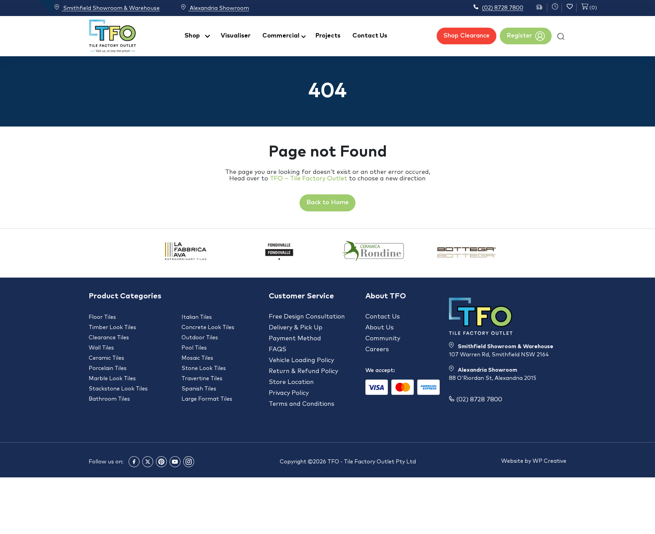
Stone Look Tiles (203, 368)
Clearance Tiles (109, 337)
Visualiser (235, 36)
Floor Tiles (102, 317)
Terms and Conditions (301, 404)
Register (519, 36)
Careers (377, 349)
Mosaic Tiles (197, 358)
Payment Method (295, 339)
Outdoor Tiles (199, 337)
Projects (328, 36)
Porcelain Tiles (108, 368)
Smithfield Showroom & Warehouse (111, 8)
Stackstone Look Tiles (118, 388)
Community (382, 339)
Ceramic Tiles (106, 358)
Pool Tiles (194, 348)
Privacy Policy (289, 393)
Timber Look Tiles (112, 327)
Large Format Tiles (206, 399)
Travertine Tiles (201, 378)
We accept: (380, 370)
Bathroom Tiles (109, 399)
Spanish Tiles (198, 388)
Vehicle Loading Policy (301, 360)
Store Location (291, 382)
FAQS (277, 349)
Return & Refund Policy (303, 371)
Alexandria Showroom (218, 8)
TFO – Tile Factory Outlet (308, 179)
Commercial (281, 36)
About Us (379, 328)
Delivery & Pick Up (295, 328)
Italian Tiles (196, 317)
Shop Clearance (466, 36)
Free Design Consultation (307, 317)
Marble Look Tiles (112, 378)
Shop (192, 36)
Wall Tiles (101, 348)
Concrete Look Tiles (207, 327)
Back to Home (327, 202)
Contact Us (369, 36)
